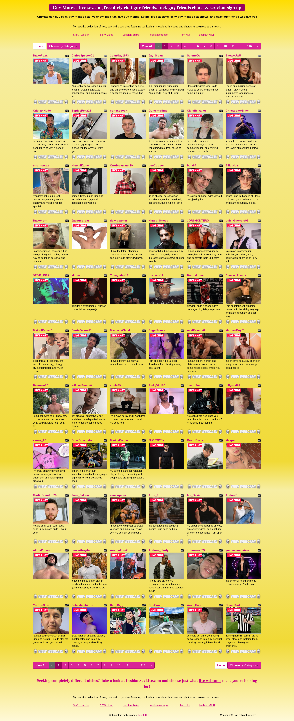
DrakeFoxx (40, 55)
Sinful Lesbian (81, 34)
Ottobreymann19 (121, 165)
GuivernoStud (158, 110)
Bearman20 (40, 385)
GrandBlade (195, 440)
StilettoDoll (194, 55)
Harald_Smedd (158, 220)
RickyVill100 (157, 385)
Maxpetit (231, 440)
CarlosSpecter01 (83, 55)
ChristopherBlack (237, 110)
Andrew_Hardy (159, 550)
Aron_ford (155, 495)
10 (225, 46)
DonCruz (154, 605)
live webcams (210, 680)
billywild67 (233, 385)
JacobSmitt (194, 385)
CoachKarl (233, 605)
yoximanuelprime (237, 550)
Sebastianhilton (82, 605)
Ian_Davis (193, 495)
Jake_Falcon (80, 495)
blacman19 (156, 275)
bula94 (191, 165)
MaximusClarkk (120, 330)
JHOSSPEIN (156, 440)
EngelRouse (157, 330)
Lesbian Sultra (131, 34)
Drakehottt (40, 220)
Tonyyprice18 (119, 275)
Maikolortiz (79, 275)
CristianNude (42, 110)
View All (147, 46)
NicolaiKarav (80, 165)
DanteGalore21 (82, 330)
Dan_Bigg (116, 605)
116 (249, 46)
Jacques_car (80, 220)
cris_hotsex (41, 165)
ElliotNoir (232, 165)
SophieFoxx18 (81, 110)
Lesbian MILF (207, 34)
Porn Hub (185, 34)
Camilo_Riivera (236, 275)
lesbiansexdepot (159, 34)
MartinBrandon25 (45, 495)
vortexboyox (118, 110)
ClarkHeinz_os (197, 110)
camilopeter (118, 495)
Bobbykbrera (196, 275)
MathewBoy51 (235, 330)
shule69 (115, 385)
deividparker (118, 220)
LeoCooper (156, 165)
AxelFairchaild (197, 330)
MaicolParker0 (42, 330)
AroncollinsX (119, 550)
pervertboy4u (81, 550)
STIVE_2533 (41, 275)
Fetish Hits (143, 715)
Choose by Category (62, 46)
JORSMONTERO (198, 220)
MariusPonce (119, 440)
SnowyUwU (233, 55)
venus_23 (39, 440)
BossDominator (82, 440)
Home (39, 46)
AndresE (231, 495)
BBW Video (106, 34)
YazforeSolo (41, 605)
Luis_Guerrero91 (237, 220)
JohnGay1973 (119, 55)
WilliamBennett (82, 385)
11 (233, 46)
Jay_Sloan (156, 55)
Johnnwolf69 (196, 550)
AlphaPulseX (41, 550)
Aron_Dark (194, 605)
